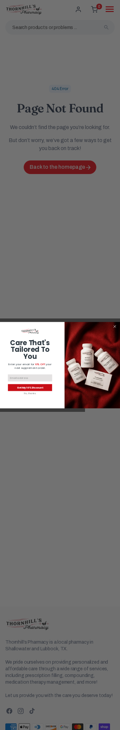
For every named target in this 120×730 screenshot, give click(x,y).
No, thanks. (30, 393)
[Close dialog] (115, 326)
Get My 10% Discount (30, 387)
